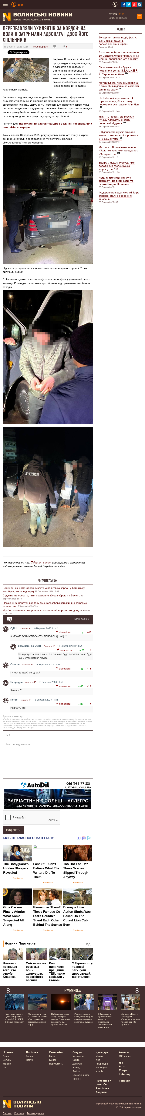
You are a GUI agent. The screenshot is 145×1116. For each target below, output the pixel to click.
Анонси (124, 1052)
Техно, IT (77, 1078)
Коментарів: (40, 46)
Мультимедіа (72, 990)
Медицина (78, 1056)
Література (102, 1063)
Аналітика (102, 1088)
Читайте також (47, 581)
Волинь (7, 1059)
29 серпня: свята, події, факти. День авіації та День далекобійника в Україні (118, 40)
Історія (99, 1071)
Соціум (77, 1052)
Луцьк (6, 1056)
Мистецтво (101, 1067)
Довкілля (77, 1063)
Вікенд (75, 1067)
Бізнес (52, 1059)
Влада (29, 1056)
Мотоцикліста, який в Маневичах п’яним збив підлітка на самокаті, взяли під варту (119, 86)
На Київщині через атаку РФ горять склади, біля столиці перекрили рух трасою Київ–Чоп (119, 101)
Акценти (101, 1092)
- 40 (89, 632)
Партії (29, 1059)
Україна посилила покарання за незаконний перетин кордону (41, 610)
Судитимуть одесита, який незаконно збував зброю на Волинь (42, 595)
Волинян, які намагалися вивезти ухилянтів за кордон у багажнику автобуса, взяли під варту (44, 589)
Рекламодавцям (35, 1113)
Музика (99, 1056)
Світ (5, 1067)
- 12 (89, 686)
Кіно (98, 1059)
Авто (122, 1066)
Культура (102, 1052)
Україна (7, 1063)
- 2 (89, 650)
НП (121, 1062)
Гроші (52, 1056)
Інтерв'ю (101, 1084)
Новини (120, 29)
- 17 (89, 703)
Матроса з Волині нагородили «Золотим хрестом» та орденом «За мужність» (118, 150)
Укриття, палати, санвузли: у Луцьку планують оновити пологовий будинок (116, 120)
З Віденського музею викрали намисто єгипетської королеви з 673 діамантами (118, 135)
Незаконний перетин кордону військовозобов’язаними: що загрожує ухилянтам (45, 604)
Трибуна (124, 1080)
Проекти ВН (103, 1080)
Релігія (76, 1071)
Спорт (123, 1070)
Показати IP (25, 628)
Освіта (75, 1059)
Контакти (19, 1113)
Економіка (56, 1052)
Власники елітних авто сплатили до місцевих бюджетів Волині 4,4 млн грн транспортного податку (119, 55)
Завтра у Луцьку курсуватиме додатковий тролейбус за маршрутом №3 (117, 166)
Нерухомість (56, 1063)
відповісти (64, 632)
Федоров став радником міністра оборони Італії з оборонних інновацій (119, 195)
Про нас (7, 1113)
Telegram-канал (41, 562)
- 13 (89, 668)
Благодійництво (80, 1074)
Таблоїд (124, 1074)
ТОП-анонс (125, 1056)
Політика (32, 1052)
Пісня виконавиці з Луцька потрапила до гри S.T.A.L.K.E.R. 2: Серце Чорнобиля (118, 70)
